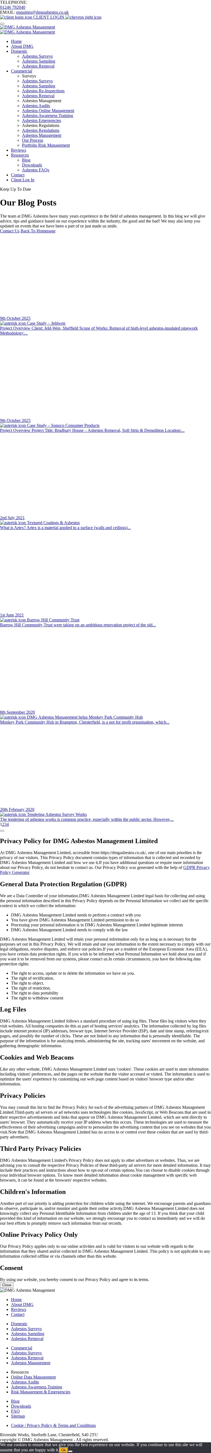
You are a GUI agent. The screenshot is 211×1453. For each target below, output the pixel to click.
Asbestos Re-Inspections (43, 90)
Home (16, 41)
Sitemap (18, 1416)
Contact (17, 175)
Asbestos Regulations (40, 130)
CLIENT (48, 17)
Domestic (19, 51)
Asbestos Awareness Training (47, 115)
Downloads (32, 165)
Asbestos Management (41, 135)
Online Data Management (33, 1377)
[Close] (2, 831)
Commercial (21, 71)
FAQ (15, 1411)
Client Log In (22, 179)
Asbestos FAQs (35, 170)
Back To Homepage (38, 231)
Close (6, 1285)
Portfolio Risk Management (46, 145)
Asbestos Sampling (38, 61)
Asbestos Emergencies (41, 120)
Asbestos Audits (36, 105)
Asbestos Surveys (37, 56)
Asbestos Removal (38, 66)
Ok (63, 1450)
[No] (70, 1451)
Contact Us (10, 231)
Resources (20, 155)
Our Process (32, 140)
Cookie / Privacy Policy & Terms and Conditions (53, 1425)
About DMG (22, 46)
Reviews (18, 150)
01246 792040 (12, 7)
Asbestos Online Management (48, 110)
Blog (26, 160)
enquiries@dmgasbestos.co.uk (42, 12)
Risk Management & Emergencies (40, 1392)
